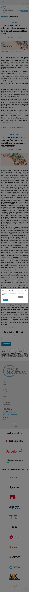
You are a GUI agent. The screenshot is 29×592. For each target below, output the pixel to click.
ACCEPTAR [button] (5, 299)
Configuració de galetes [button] (7, 296)
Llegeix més (15, 296)
